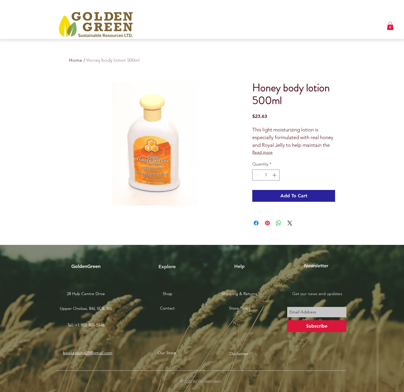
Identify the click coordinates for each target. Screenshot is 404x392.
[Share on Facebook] (256, 223)
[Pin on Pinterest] (267, 223)
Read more (262, 152)
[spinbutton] (266, 175)
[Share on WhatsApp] (278, 223)
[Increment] (275, 175)
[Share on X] (289, 223)
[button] (390, 26)
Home (75, 60)
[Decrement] (257, 175)
